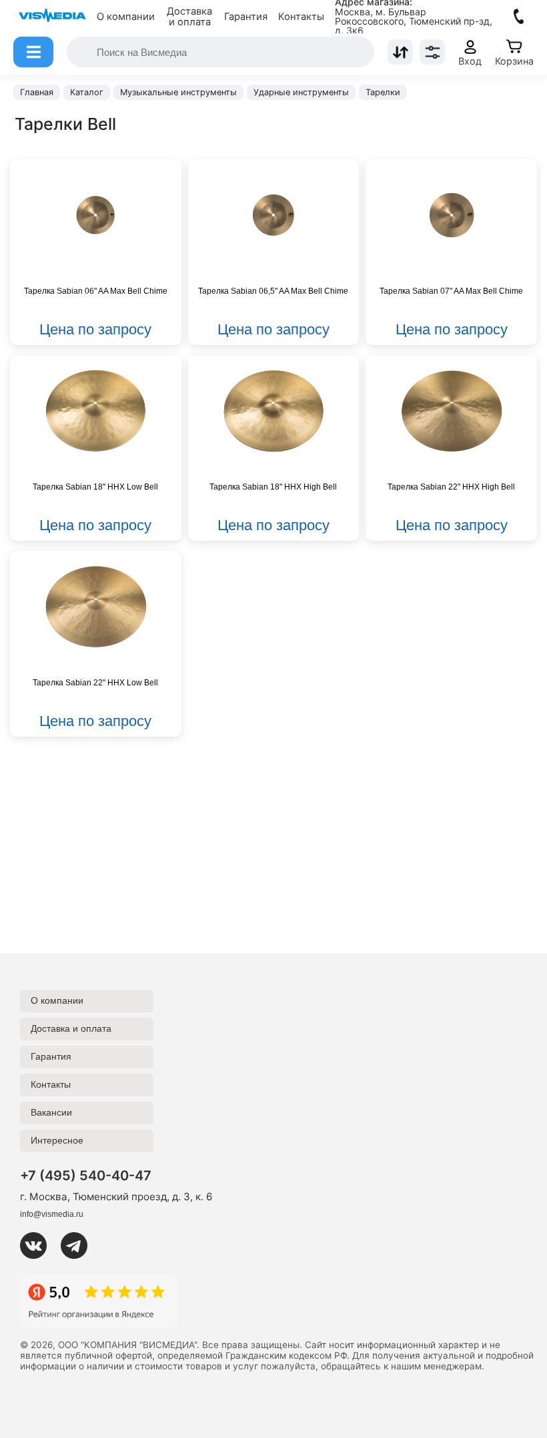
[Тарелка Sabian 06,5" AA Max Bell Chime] (274, 215)
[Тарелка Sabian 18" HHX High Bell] (274, 411)
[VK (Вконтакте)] (38, 1245)
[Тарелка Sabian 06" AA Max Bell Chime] (95, 215)
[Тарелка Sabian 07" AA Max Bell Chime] (451, 215)
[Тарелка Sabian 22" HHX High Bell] (451, 411)
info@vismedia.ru (51, 1214)
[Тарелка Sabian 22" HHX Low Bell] (95, 606)
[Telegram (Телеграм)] (79, 1245)
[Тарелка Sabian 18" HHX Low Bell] (95, 411)
